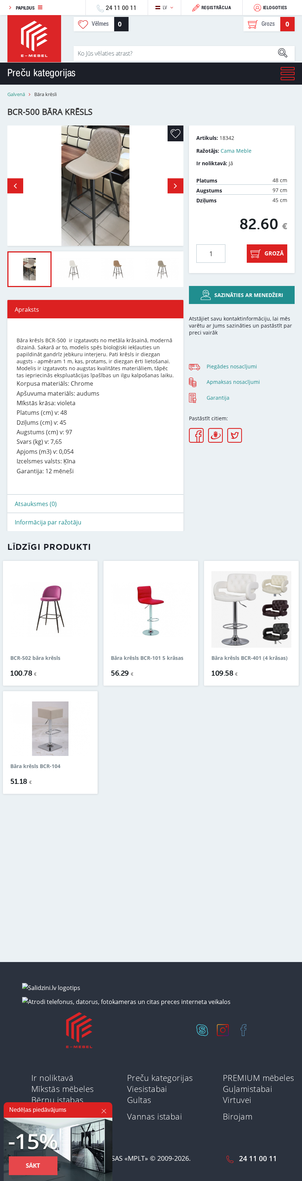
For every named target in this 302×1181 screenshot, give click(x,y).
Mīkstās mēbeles (62, 1088)
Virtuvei (237, 1099)
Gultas (139, 1099)
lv (165, 7)
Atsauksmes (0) (36, 504)
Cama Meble (236, 150)
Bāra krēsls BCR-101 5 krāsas (147, 658)
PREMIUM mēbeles (258, 1077)
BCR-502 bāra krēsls (35, 658)
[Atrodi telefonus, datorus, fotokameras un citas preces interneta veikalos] (126, 1001)
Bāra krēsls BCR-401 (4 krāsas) (249, 658)
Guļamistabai (247, 1088)
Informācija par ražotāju (48, 522)
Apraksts (27, 309)
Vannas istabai (154, 1116)
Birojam (237, 1116)
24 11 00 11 (121, 7)
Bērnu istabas (57, 1099)
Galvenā (16, 94)
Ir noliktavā (52, 1077)
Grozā (274, 253)
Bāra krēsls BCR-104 (35, 766)
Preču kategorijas (160, 1077)
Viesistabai (147, 1088)
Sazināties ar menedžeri (248, 294)
